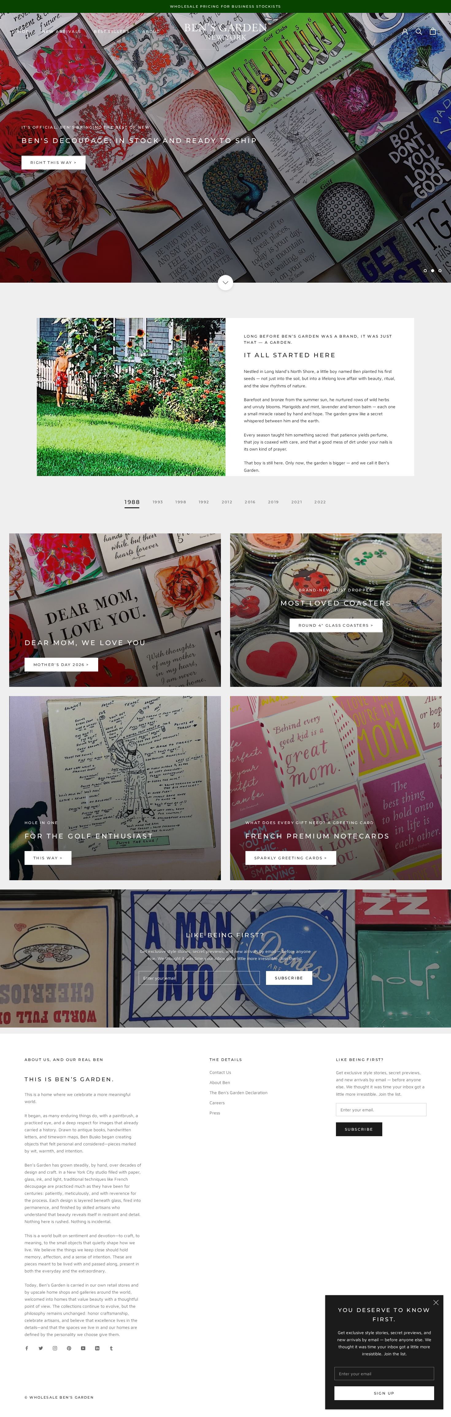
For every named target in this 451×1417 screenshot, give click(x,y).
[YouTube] (83, 1347)
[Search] (419, 31)
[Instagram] (55, 1347)
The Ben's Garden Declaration (239, 1092)
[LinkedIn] (97, 1347)
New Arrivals (61, 31)
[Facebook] (27, 1347)
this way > (48, 858)
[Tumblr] (111, 1347)
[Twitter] (41, 1347)
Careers (217, 1102)
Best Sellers (111, 31)
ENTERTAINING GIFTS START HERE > (75, 163)
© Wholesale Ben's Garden (59, 1397)
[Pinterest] (69, 1347)
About (151, 31)
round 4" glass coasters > (336, 625)
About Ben (220, 1082)
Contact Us (220, 1072)
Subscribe (289, 978)
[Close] (436, 1302)
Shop (22, 31)
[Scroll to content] (225, 282)
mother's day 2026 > (61, 664)
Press (215, 1112)
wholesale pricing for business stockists (225, 6)
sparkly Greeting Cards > (290, 858)
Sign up (384, 1393)
